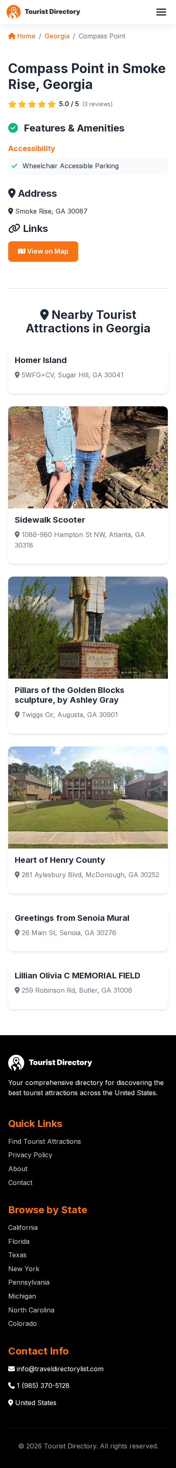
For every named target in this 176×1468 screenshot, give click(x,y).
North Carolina (31, 1310)
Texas (17, 1255)
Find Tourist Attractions (44, 1141)
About (17, 1169)
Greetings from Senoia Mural (72, 918)
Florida (18, 1241)
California (23, 1227)
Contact (20, 1182)
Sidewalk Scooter (50, 520)
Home (26, 36)
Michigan (22, 1296)
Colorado (22, 1323)
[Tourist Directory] (43, 12)
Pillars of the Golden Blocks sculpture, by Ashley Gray (69, 695)
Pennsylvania (29, 1282)
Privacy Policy (30, 1155)
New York (23, 1269)
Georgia (57, 36)
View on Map (46, 251)
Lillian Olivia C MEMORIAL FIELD (77, 975)
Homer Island (41, 360)
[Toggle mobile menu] (161, 12)
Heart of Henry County (60, 860)
